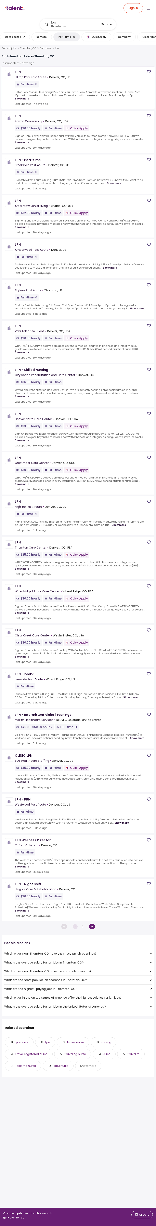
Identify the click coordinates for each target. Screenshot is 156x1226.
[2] (92, 926)
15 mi (104, 24)
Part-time (45, 48)
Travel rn (133, 1054)
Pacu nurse (60, 1066)
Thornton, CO (28, 48)
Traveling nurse (75, 1054)
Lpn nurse (21, 1042)
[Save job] (149, 71)
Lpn (47, 1042)
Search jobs (9, 48)
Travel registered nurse (31, 1054)
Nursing (106, 1042)
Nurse (106, 1054)
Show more (22, 98)
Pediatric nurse (25, 1066)
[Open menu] (148, 8)
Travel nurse (75, 1042)
